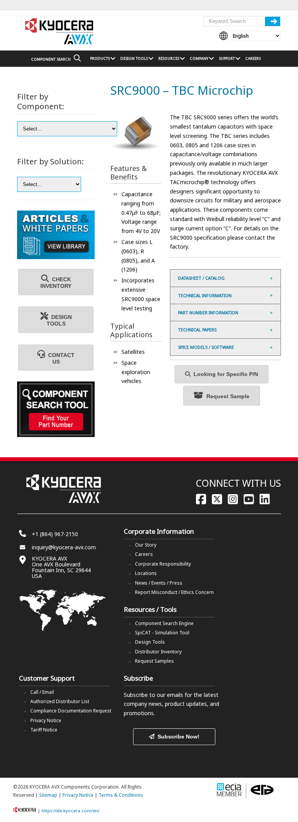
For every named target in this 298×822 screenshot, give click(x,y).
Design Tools (150, 642)
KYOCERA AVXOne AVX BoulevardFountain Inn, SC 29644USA (61, 567)
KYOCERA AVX (59, 31)
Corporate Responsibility (163, 564)
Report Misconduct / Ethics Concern (174, 592)
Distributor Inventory (158, 651)
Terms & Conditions (121, 795)
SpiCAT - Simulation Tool (162, 632)
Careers (144, 554)
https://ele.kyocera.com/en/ (70, 810)
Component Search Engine (164, 623)
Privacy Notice (45, 720)
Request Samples (154, 661)
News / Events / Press (158, 583)
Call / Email (42, 692)
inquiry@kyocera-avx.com (64, 547)
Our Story (145, 545)
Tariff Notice (43, 729)
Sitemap (48, 795)
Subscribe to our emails (153, 694)
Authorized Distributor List (59, 701)
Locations (146, 573)
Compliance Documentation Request (70, 710)
